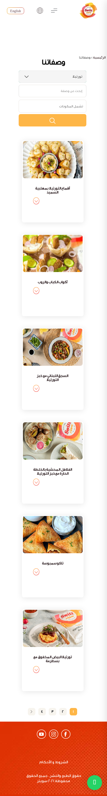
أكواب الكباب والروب (52, 282)
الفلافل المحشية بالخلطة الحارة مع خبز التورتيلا (52, 472)
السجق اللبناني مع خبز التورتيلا (52, 378)
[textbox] (71, 106)
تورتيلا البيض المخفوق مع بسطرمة (52, 659)
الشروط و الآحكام (53, 762)
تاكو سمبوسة (53, 563)
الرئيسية (99, 57)
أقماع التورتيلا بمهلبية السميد (52, 190)
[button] (94, 782)
